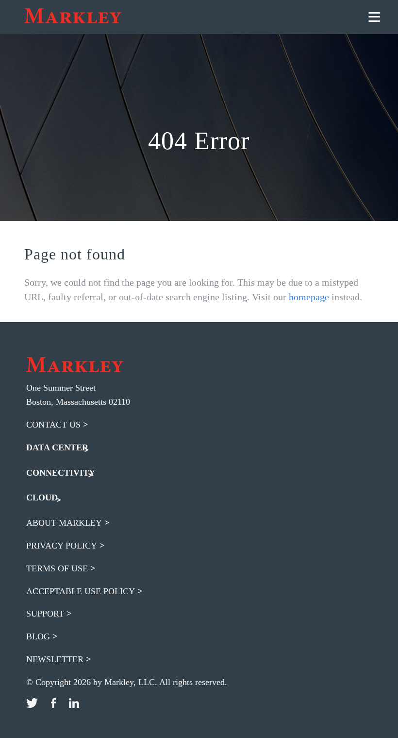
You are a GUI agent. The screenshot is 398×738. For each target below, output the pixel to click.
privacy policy (61, 545)
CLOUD (42, 497)
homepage (309, 297)
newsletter (54, 659)
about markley (64, 523)
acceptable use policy (80, 591)
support (45, 613)
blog (38, 636)
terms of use (57, 568)
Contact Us (53, 424)
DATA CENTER (57, 447)
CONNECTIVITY (60, 473)
